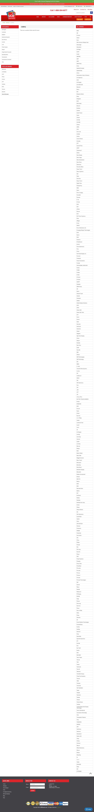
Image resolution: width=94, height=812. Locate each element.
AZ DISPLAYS (80, 84)
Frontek (78, 263)
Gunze (78, 319)
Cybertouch (79, 150)
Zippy (78, 766)
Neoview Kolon (80, 488)
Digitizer (3, 34)
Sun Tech (79, 648)
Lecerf (78, 425)
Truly (78, 719)
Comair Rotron (80, 138)
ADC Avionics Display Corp (82, 42)
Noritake (78, 500)
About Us (76, 9)
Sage (78, 598)
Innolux (3, 79)
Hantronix (79, 328)
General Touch (80, 293)
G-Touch (78, 277)
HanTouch (79, 326)
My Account (10, 6)
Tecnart (78, 669)
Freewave (79, 258)
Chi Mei (78, 120)
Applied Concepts (80, 68)
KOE (78, 406)
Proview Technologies (81, 580)
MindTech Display (80, 469)
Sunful (78, 650)
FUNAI (78, 270)
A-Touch (78, 35)
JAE (78, 390)
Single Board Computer (6, 52)
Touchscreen (4, 57)
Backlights (4, 29)
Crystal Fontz (79, 145)
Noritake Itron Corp (81, 502)
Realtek (78, 589)
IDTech (78, 354)
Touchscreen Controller (6, 59)
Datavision (79, 164)
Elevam (78, 211)
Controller (4, 32)
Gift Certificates (4, 6)
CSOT (78, 148)
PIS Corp (79, 549)
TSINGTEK (79, 722)
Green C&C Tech (80, 312)
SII (77, 619)
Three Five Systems (81, 676)
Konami (78, 408)
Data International (80, 159)
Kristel (78, 413)
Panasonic (79, 528)
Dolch (78, 190)
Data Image (79, 157)
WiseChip (79, 755)
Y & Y (78, 759)
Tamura (78, 659)
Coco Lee (79, 131)
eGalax (78, 209)
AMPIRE (78, 56)
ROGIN (78, 596)
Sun (77, 645)
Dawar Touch (79, 169)
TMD (78, 681)
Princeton (79, 568)
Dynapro (78, 197)
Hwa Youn (79, 345)
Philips (78, 542)
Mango (78, 448)
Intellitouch (79, 375)
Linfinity (78, 434)
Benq (78, 96)
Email (27, 787)
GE (77, 289)
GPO (78, 305)
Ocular (78, 505)
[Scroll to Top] (91, 774)
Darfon (78, 152)
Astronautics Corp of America (83, 75)
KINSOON (79, 404)
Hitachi (78, 340)
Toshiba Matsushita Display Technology (82, 707)
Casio (78, 115)
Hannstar (78, 324)
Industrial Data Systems (82, 368)
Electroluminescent (6, 37)
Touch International (81, 710)
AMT (78, 59)
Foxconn (78, 256)
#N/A (3, 86)
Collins (78, 136)
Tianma (3, 89)
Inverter (3, 42)
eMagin (78, 220)
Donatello (79, 195)
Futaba (78, 272)
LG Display (4, 71)
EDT (78, 206)
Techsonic (79, 667)
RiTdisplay (79, 594)
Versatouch (79, 733)
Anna (78, 66)
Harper (78, 331)
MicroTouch (79, 467)
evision (78, 244)
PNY (78, 556)
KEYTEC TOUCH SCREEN (82, 399)
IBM (77, 352)
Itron (78, 385)
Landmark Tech (80, 422)
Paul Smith (79, 535)
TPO (78, 715)
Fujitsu (78, 267)
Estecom (78, 239)
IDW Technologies (80, 357)
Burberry (78, 108)
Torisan (78, 699)
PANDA (78, 530)
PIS (77, 547)
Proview (78, 577)
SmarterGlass (80, 624)
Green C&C (79, 310)
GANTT (78, 282)
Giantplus (79, 298)
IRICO (78, 378)
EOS (78, 232)
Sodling (78, 629)
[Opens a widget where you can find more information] (88, 809)
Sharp (3, 76)
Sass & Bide (79, 610)
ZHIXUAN (79, 764)
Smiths (78, 627)
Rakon (78, 587)
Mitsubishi (79, 472)
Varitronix (79, 731)
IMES (78, 364)
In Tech (78, 366)
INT (77, 373)
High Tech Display (80, 336)
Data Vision (79, 162)
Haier (78, 321)
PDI (77, 537)
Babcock (78, 87)
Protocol (78, 575)
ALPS (78, 51)
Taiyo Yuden (79, 657)
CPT (3, 81)
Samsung (4, 69)
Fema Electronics (80, 246)
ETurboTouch (79, 242)
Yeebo (78, 762)
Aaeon (78, 37)
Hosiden (78, 343)
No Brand (79, 495)
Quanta (78, 584)
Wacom (78, 745)
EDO (78, 204)
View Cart (79, 19)
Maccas (78, 446)
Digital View (79, 183)
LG (77, 429)
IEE (77, 361)
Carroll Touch (79, 113)
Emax (78, 223)
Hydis (78, 347)
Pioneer (78, 544)
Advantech (79, 47)
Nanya (78, 481)
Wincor (78, 750)
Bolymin (78, 105)
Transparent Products (81, 717)
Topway (78, 697)
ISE (77, 380)
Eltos (78, 218)
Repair (3, 49)
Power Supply (4, 47)
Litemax (78, 439)
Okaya (78, 507)
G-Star (78, 274)
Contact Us (83, 9)
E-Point (78, 202)
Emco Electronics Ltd (81, 228)
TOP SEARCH (80, 688)
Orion (78, 521)
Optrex (78, 519)
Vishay (78, 741)
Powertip (78, 561)
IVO (77, 387)
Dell (77, 174)
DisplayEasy (79, 185)
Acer (78, 40)
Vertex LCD (79, 736)
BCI (77, 91)
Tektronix (79, 671)
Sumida (78, 643)
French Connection (81, 260)
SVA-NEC (79, 655)
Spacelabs (79, 636)
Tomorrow (79, 685)
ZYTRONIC (79, 771)
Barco (78, 89)
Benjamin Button (80, 94)
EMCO (78, 225)
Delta (78, 176)
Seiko (78, 613)
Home (4, 22)
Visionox (78, 743)
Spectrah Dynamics (81, 638)
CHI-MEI (78, 122)
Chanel (78, 117)
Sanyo (78, 608)
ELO (78, 213)
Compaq (78, 141)
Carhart (78, 110)
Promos (78, 573)
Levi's (78, 427)
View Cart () (88, 6)
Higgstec (78, 333)
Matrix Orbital (79, 453)
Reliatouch (79, 591)
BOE (78, 101)
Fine (78, 249)
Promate (78, 570)
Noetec (78, 497)
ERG (78, 237)
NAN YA (78, 479)
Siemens (78, 617)
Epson (78, 235)
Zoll (77, 769)
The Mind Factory (80, 673)
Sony (78, 634)
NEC (78, 486)
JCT (77, 392)
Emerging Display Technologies (83, 230)
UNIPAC (78, 724)
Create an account (20, 6)
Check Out (87, 19)
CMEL (78, 127)
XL (77, 757)
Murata (78, 476)
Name (27, 784)
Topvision (79, 695)
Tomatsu (78, 683)
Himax (78, 338)
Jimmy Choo (79, 397)
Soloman (78, 631)
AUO (3, 74)
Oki (77, 512)
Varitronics (79, 729)
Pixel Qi (78, 551)
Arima (78, 73)
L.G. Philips (79, 418)
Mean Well (79, 455)
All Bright (79, 49)
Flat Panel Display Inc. (81, 253)
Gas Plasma (4, 39)
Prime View (79, 563)
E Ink (78, 199)
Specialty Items (5, 54)
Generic (78, 296)
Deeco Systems (80, 171)
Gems (78, 291)
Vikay (78, 738)
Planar (78, 554)
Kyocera (3, 91)
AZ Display (79, 82)
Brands (7, 22)
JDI (77, 394)
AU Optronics (79, 77)
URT (78, 726)
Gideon (78, 300)
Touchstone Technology (82, 712)
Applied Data (79, 70)
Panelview (79, 533)
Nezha (78, 490)
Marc (78, 451)
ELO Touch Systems (81, 216)
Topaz (78, 690)
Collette (78, 134)
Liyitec (78, 441)
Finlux (78, 251)
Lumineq (78, 443)
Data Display (79, 155)
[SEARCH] (91, 12)
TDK (78, 662)
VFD (3, 62)
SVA (78, 652)
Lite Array (79, 436)
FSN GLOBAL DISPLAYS (82, 265)
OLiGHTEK (79, 516)
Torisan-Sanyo (80, 702)
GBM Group (79, 286)
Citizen (78, 124)
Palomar (78, 526)
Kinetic (78, 401)
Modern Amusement (81, 474)
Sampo (78, 601)
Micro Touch (79, 460)
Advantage (79, 44)
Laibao (78, 420)
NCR (78, 483)
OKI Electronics (80, 514)
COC (78, 129)
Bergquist (79, 98)
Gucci (78, 317)
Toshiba (3, 84)
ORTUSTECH (80, 523)
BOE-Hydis (79, 103)
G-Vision (78, 279)
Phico (78, 540)
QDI (77, 582)
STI (77, 641)
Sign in (14, 6)
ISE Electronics (80, 382)
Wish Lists (80, 6)
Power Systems (80, 559)
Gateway (78, 284)
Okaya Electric (80, 509)
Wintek (78, 752)
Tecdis (78, 664)
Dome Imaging (80, 192)
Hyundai (78, 350)
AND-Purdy (79, 63)
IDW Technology (80, 359)
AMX (78, 61)
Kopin (78, 411)
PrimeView (79, 566)
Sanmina (78, 605)
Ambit (78, 54)
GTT (78, 314)
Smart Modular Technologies (83, 622)
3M (77, 33)
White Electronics (80, 748)
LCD (3, 44)
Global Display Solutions (82, 303)
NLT (77, 493)
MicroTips (79, 465)
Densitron (79, 178)
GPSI (78, 307)
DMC (78, 188)
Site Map (90, 9)
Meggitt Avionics (80, 458)
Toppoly (78, 692)
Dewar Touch (79, 181)
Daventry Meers (80, 166)
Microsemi (79, 462)
